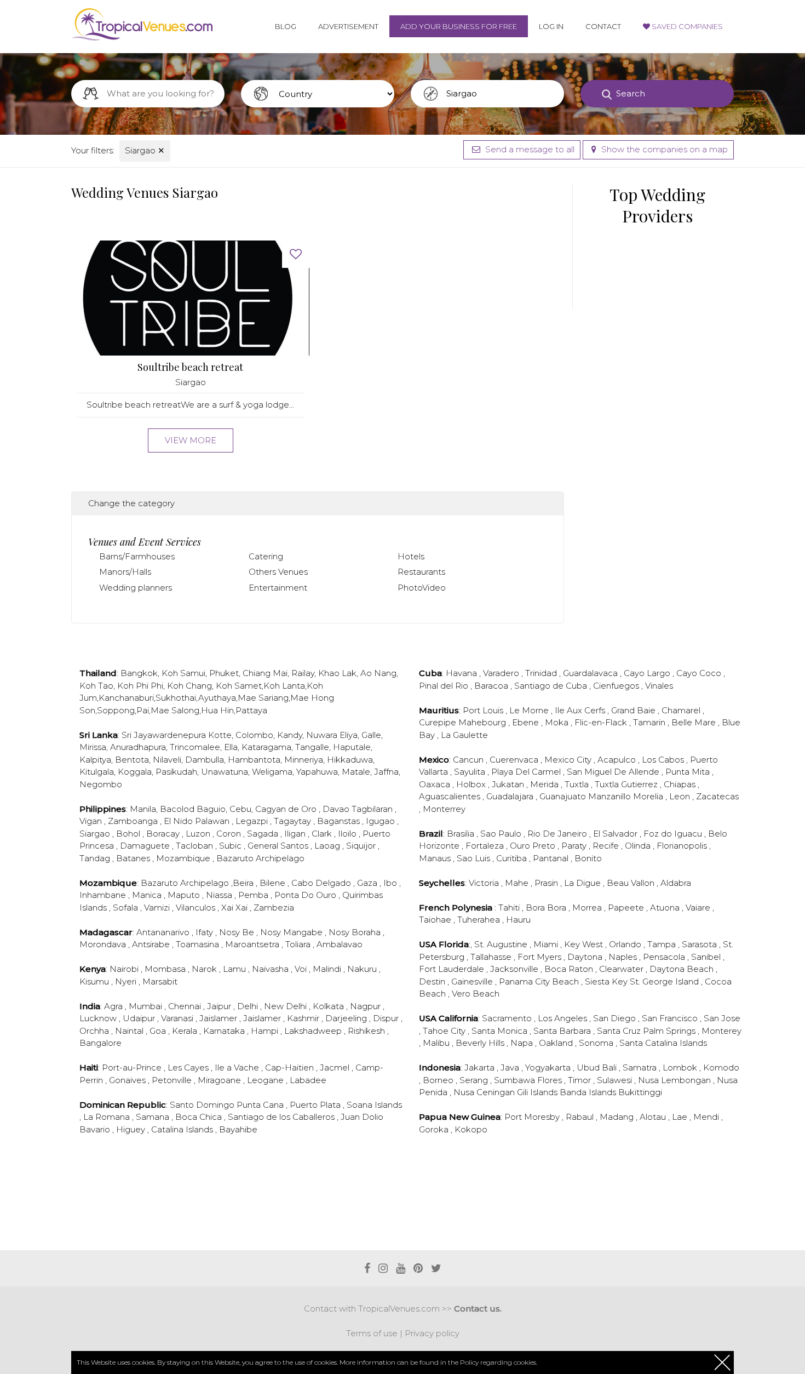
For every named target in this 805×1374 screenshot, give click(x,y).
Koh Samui (183, 673)
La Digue (583, 883)
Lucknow (99, 1018)
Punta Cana (261, 1105)
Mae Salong (175, 710)
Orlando (626, 944)
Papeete (627, 907)
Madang (618, 1117)
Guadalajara (511, 796)
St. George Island (665, 981)
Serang (474, 1080)
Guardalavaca (591, 673)
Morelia (649, 796)
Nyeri (127, 981)
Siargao (145, 150)
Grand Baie (634, 710)
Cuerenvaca (515, 759)
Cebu (240, 809)
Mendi (707, 1117)
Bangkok (139, 673)
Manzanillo (610, 796)
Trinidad (542, 673)
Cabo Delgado (322, 883)
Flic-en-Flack (601, 722)
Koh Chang (189, 685)
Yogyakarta (549, 1067)
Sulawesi (615, 1080)
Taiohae (436, 919)
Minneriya (303, 759)
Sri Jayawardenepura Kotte (177, 735)
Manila (143, 809)
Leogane (266, 1080)
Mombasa (166, 969)
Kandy (289, 735)
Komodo (721, 1067)
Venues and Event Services (144, 541)
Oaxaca (435, 784)
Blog (285, 26)
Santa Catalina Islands (663, 1043)
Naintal (130, 1031)
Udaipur (140, 1018)
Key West (584, 944)
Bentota (132, 759)
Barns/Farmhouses (137, 556)
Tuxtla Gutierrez (627, 784)
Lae (680, 1117)
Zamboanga (134, 821)
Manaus (436, 858)
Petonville (173, 1080)
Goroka (435, 1129)
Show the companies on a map (663, 149)
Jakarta (480, 1067)
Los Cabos (664, 759)
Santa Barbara (563, 1031)
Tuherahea (479, 919)
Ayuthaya (217, 697)
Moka (558, 722)
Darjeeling (347, 1018)
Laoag (328, 845)
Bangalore (100, 1043)
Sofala (126, 907)
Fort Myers (541, 957)
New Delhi (286, 1006)
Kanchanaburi (126, 697)
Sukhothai (176, 697)
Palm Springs (670, 1031)
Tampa (662, 944)
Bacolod (177, 809)
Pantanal (552, 858)
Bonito (588, 858)
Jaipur (220, 1006)
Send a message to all (528, 149)
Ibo (391, 883)
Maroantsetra (253, 944)
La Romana (107, 1117)
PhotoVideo (422, 587)
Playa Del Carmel (527, 771)
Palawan (213, 821)
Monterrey (444, 809)
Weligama (272, 771)
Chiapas (681, 784)
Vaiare (699, 907)
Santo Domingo (203, 1105)
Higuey (131, 1129)
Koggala (135, 771)
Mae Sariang (263, 697)
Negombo (100, 784)
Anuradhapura (138, 747)
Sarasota (700, 944)
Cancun (469, 759)
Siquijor (362, 845)
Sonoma (597, 1043)
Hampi (265, 1031)
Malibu (437, 1043)
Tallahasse (492, 957)
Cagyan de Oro (287, 809)
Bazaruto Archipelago (260, 858)
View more (190, 440)
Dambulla (204, 759)
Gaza (368, 883)
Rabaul (581, 1117)
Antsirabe (152, 944)
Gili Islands (538, 1092)
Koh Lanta (284, 685)
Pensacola (665, 957)
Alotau (654, 1117)
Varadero (502, 673)
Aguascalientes (450, 796)
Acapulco (617, 759)
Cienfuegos (617, 685)
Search (630, 93)
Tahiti (510, 907)
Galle (371, 735)
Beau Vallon (632, 883)
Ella (231, 747)
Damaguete (146, 845)
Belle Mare (694, 722)
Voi (302, 969)
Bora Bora (547, 907)
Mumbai (146, 1006)
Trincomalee (195, 747)
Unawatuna (224, 771)
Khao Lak (337, 673)
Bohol (129, 833)
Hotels (411, 556)
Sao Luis (474, 858)
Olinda (639, 845)
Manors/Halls (125, 571)
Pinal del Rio (444, 685)
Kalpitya (95, 759)
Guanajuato (563, 796)
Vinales (659, 685)
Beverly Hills (481, 1043)
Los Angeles (563, 1018)
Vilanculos (196, 907)
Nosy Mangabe (292, 932)
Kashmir (304, 1018)
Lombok (681, 1067)
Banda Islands (589, 1092)
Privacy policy (432, 1333)
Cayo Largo (648, 673)
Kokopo (471, 1129)
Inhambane (103, 895)
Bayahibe (238, 1129)
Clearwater (622, 969)
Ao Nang (378, 673)
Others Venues (278, 571)
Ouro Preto (533, 845)
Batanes (134, 858)
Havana (462, 673)
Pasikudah (176, 771)
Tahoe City (445, 1031)
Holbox (472, 784)
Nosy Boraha (356, 932)
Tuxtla (578, 784)
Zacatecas (717, 796)
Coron (229, 833)
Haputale (352, 747)
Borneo (439, 1080)
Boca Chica (199, 1117)
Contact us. (478, 1308)
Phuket (224, 673)
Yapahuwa (317, 771)
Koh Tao (96, 685)
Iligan (296, 833)
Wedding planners (135, 587)
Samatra (641, 1067)
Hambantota (254, 759)
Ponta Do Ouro (306, 895)
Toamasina (198, 944)
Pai (142, 710)
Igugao (381, 821)
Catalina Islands (183, 1129)
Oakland (557, 1043)
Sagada (263, 833)
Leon (680, 796)
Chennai (185, 1006)
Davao (337, 809)
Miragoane (220, 1080)
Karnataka (225, 1031)
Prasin (547, 883)
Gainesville (473, 981)
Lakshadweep (314, 1031)
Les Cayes (189, 1067)
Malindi (328, 969)
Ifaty (205, 932)
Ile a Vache (238, 1067)
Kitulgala (96, 771)
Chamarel (682, 710)
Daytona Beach (682, 969)
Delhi (248, 1006)
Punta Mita (688, 771)
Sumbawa (515, 1080)
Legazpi (252, 821)
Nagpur (366, 1006)
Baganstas (339, 821)
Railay (302, 673)
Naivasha (271, 969)
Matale (356, 771)
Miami (546, 944)
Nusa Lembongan (675, 1080)
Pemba (254, 895)
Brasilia (461, 833)
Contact (603, 26)
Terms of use (372, 1333)
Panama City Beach (540, 981)
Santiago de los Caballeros (282, 1117)
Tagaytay (293, 821)
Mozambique (184, 858)
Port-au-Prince (133, 1067)
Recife (607, 845)
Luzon (199, 833)
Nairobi (125, 969)
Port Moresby (533, 1117)
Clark (323, 833)
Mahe (518, 883)
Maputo (185, 895)
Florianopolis (683, 845)
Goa (159, 1031)
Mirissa (92, 747)
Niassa (220, 895)
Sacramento (508, 1018)
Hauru (518, 919)
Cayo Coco (699, 673)
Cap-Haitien (290, 1067)
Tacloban (195, 845)
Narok (205, 969)
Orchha (95, 1031)
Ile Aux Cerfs (581, 710)
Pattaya (251, 710)
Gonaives (128, 1080)
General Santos (279, 845)
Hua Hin (217, 710)
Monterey (721, 1031)
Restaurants (421, 571)
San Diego (615, 1018)
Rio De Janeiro (558, 833)
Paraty (575, 845)
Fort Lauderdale (452, 969)
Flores (550, 1080)
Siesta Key (607, 981)
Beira (244, 883)
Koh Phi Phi (140, 685)
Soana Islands (374, 1105)
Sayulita (470, 771)
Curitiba (512, 858)
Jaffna (386, 771)
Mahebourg (483, 722)
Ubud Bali (598, 1067)
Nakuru (363, 969)
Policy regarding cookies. (498, 1362)
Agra (114, 1006)
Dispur (387, 1018)
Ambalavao (340, 944)
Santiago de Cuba (551, 685)
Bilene (274, 883)
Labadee (308, 1080)
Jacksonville (515, 969)
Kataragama (266, 747)
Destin (433, 981)
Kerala (185, 1031)
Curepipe (438, 722)
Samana (153, 1117)
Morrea (588, 907)
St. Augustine (502, 944)
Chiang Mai (265, 673)
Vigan (91, 821)
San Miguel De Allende (614, 771)
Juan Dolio (362, 1117)
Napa (522, 1043)
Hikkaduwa (350, 759)
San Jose (722, 1018)
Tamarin (650, 722)
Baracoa (492, 685)
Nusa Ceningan (485, 1092)
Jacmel (336, 1067)
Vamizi (158, 907)
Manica (148, 895)
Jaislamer (219, 1018)
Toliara (299, 944)
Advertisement (348, 26)
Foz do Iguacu (673, 833)
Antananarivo (164, 932)
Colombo (254, 735)
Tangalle (312, 747)
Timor (580, 1080)
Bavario (95, 1129)
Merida (545, 784)
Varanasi (178, 1018)
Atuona (666, 907)
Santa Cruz (620, 1031)
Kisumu (95, 981)
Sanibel (707, 957)
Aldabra (675, 883)
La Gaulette (464, 735)
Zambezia (274, 907)
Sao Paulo (502, 833)
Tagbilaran (373, 809)
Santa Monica (501, 1031)
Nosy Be (237, 932)
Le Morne (530, 710)
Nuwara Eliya (332, 735)
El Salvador (616, 833)
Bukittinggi (640, 1092)
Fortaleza (485, 845)
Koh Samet (239, 685)
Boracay (164, 833)
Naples (623, 957)
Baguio (211, 809)
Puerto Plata (316, 1105)
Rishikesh (367, 1031)
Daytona (586, 957)
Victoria (485, 883)
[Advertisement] (317, 1205)
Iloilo (348, 833)
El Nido (179, 821)
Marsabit (159, 981)
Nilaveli (167, 759)
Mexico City (569, 759)
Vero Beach (475, 993)
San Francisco (671, 1018)
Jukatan (509, 784)
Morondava (103, 944)
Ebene (526, 722)
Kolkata (329, 1006)
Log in (551, 26)
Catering (266, 556)
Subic (231, 845)
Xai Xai (235, 907)
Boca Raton (569, 969)
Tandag (95, 858)
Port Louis (484, 710)
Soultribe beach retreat (190, 367)
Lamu (235, 969)
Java (511, 1067)
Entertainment (278, 587)
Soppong (116, 710)
